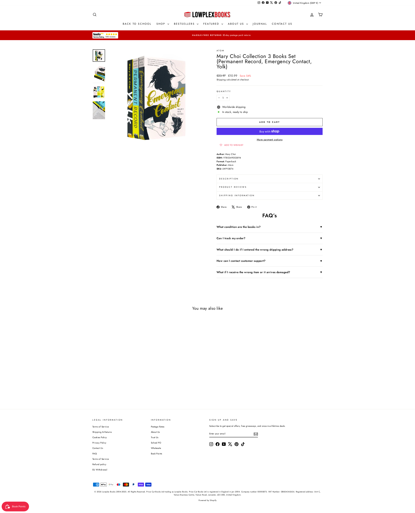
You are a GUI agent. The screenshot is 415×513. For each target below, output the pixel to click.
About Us (236, 24)
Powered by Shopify (207, 500)
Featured (212, 24)
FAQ (94, 453)
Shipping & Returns (102, 432)
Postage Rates (157, 426)
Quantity (224, 91)
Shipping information (237, 195)
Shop (161, 24)
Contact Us (282, 24)
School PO (156, 442)
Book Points (156, 453)
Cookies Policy (99, 437)
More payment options (269, 139)
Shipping (221, 79)
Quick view (119, 369)
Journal (260, 24)
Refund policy (99, 464)
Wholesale (156, 448)
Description (229, 178)
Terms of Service (100, 426)
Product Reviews (233, 187)
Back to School (137, 24)
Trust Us (154, 437)
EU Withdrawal (99, 469)
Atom (220, 50)
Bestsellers (185, 24)
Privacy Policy (99, 442)
